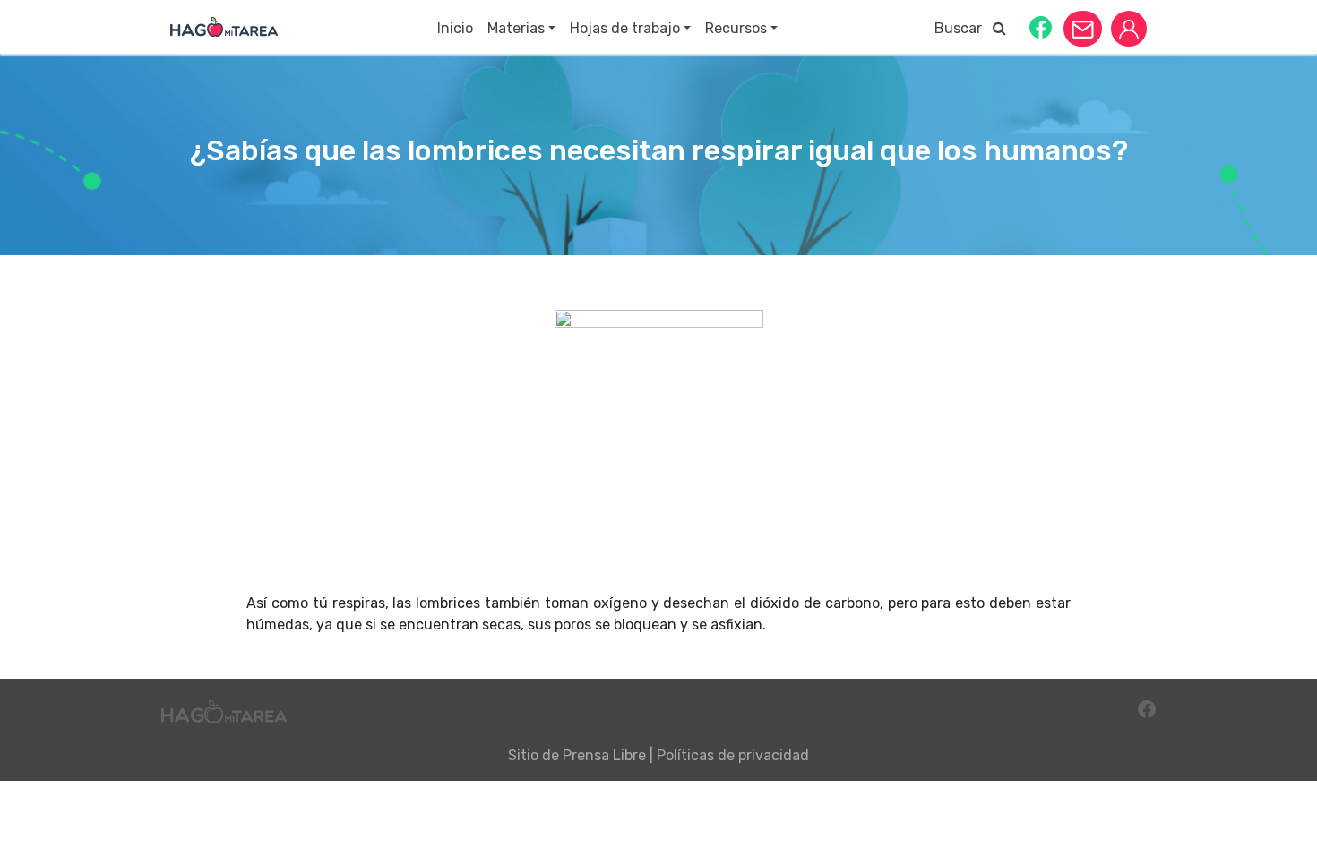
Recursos (736, 28)
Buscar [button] (963, 28)
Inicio (455, 28)
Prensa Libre (604, 755)
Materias (516, 28)
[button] (1040, 26)
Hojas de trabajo (625, 28)
